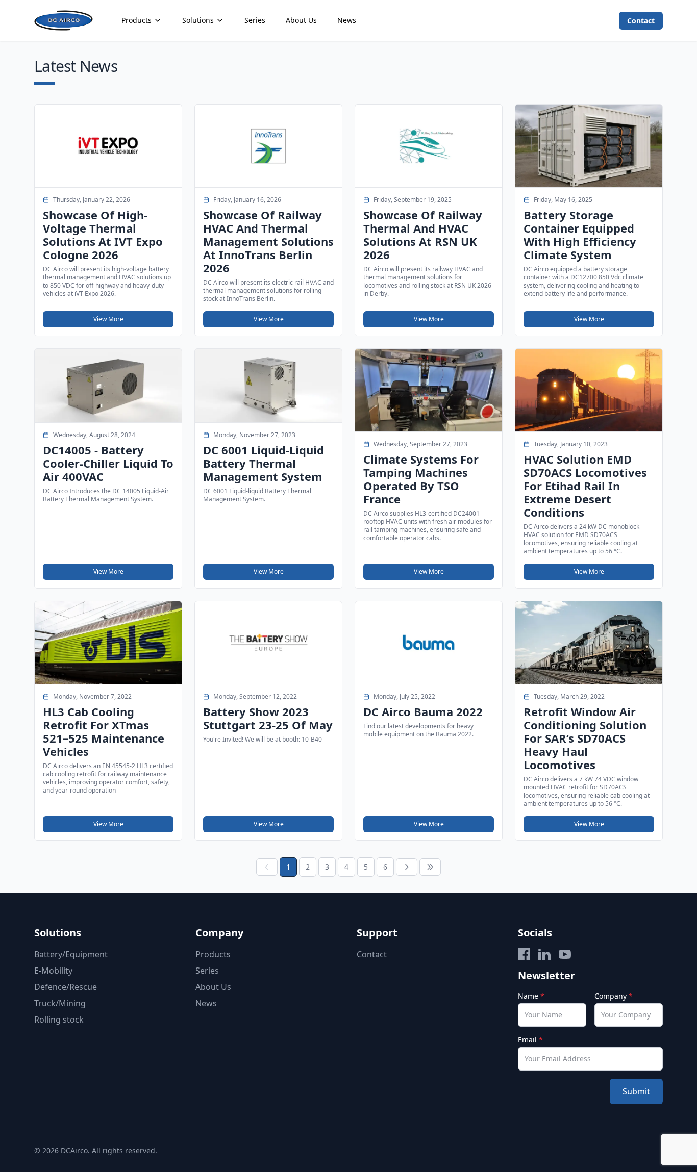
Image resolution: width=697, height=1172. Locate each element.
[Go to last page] (430, 867)
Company (613, 996)
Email (530, 1039)
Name (531, 996)
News (346, 20)
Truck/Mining (60, 1003)
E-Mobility (53, 970)
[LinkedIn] (544, 954)
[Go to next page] (406, 867)
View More (108, 319)
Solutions (198, 20)
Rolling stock (59, 1019)
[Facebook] (524, 954)
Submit (636, 1091)
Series (254, 20)
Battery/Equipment (71, 954)
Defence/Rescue (65, 986)
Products (136, 20)
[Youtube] (565, 954)
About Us (301, 20)
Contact (641, 21)
